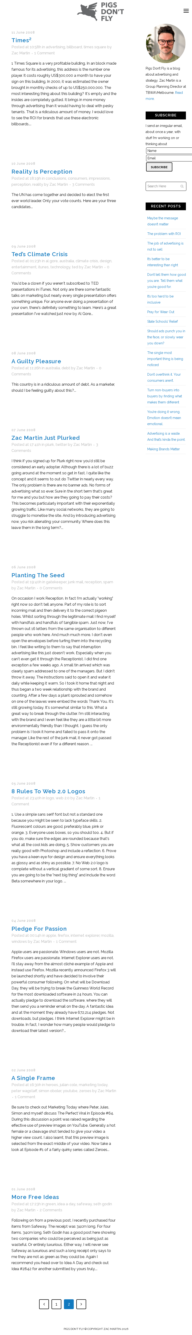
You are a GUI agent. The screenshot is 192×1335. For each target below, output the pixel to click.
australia (66, 261)
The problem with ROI (164, 234)
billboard (74, 47)
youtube (70, 1091)
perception (21, 184)
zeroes (85, 1091)
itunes (43, 267)
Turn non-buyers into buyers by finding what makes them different (164, 396)
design (105, 261)
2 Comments (51, 1210)
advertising (55, 47)
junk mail (75, 582)
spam (108, 582)
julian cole (68, 1085)
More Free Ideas (35, 1197)
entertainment (24, 267)
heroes (52, 1085)
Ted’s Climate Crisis (39, 254)
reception (93, 582)
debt (66, 368)
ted (75, 267)
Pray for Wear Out (160, 312)
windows (19, 941)
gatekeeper (56, 582)
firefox (63, 935)
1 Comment (44, 53)
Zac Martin (20, 53)
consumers (77, 178)
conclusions (56, 178)
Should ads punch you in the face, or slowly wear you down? (166, 337)
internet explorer (85, 935)
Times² (21, 40)
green (50, 1204)
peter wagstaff (24, 1091)
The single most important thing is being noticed (165, 359)
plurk (49, 444)
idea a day (66, 1204)
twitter (61, 444)
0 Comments (51, 588)
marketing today (93, 1085)
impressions (99, 178)
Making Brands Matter (163, 449)
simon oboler (50, 1091)
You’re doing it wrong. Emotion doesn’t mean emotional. (164, 418)
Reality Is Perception (41, 171)
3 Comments (83, 184)
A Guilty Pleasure (36, 361)
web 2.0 (63, 798)
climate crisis (87, 261)
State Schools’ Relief (162, 321)
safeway (84, 1204)
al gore (52, 261)
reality (37, 184)
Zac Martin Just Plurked (45, 437)
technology (60, 267)
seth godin (102, 1204)
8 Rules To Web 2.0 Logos (48, 791)
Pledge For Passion (39, 928)
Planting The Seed (38, 575)
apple (51, 935)
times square (95, 47)
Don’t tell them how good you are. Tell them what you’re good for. (166, 281)
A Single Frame (33, 1078)
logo (50, 798)
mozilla (107, 935)
